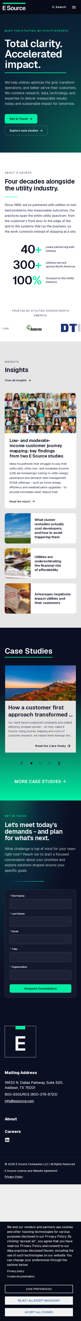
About (11, 1119)
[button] (74, 7)
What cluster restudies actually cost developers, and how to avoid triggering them (49, 528)
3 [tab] (50, 763)
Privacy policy (15, 1271)
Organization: (19, 967)
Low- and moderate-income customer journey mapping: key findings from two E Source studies (36, 448)
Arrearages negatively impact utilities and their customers (53, 598)
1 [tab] (31, 763)
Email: (14, 931)
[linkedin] (7, 1139)
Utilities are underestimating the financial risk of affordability (48, 563)
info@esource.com (19, 1101)
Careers (13, 1131)
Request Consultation (40, 988)
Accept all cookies (39, 1312)
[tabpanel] (40, 709)
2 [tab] (40, 763)
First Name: (17, 895)
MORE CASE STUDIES (37, 781)
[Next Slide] (59, 763)
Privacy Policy (14, 1176)
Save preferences (39, 1289)
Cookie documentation (21, 1276)
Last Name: (17, 913)
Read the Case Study (50, 746)
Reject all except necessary (39, 1300)
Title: (14, 949)
